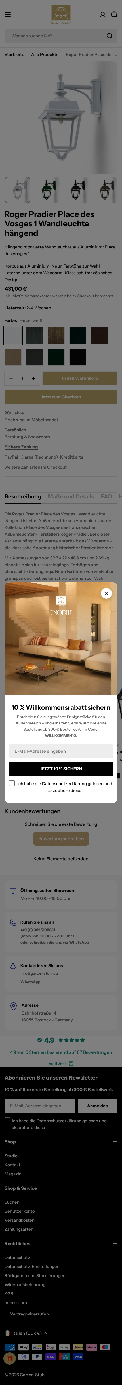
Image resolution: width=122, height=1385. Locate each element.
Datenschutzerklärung (64, 783)
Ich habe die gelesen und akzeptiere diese (64, 787)
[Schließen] (106, 593)
